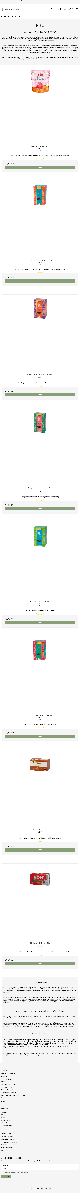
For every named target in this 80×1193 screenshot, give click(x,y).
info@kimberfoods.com (14, 1090)
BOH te (3, 1115)
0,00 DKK (68, 9)
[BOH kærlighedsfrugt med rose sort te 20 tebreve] (40, 446)
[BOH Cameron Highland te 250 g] (40, 902)
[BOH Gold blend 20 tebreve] (40, 788)
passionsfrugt (35, 59)
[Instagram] (4, 1102)
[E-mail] (40, 1169)
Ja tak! (6, 1176)
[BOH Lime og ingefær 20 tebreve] (40, 560)
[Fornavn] (40, 1165)
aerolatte (4, 1112)
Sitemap (4, 1098)
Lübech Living (5, 1123)
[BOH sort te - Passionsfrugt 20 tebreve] (40, 674)
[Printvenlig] (78, 16)
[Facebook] (1, 1102)
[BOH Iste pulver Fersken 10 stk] (40, 105)
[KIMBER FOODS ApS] (10, 9)
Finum (3, 1118)
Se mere (40, 167)
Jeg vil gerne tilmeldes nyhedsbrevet (21, 1172)
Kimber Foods (5, 1120)
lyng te (45, 59)
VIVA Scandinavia (7, 1126)
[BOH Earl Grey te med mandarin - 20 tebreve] (40, 333)
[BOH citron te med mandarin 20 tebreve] (40, 219)
